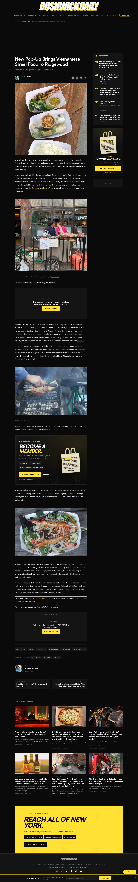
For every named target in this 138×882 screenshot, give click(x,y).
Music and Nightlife (58, 15)
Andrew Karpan (31, 668)
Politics (85, 15)
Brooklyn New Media (99, 864)
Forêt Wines (48, 188)
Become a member (30, 474)
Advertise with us (35, 844)
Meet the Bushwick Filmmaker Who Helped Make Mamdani (72, 867)
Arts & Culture (19, 15)
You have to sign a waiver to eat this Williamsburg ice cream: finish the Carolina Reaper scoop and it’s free (31, 781)
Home (16, 21)
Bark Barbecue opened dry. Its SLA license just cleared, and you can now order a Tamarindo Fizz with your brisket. (105, 735)
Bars (90, 729)
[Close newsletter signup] (135, 877)
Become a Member (51, 308)
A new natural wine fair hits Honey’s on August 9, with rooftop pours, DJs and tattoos (31, 734)
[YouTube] (81, 871)
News (9, 15)
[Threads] (71, 871)
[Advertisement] (69, 38)
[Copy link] (85, 78)
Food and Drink (73, 15)
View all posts (29, 671)
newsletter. (54, 607)
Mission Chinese (21, 349)
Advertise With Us (51, 631)
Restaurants (43, 15)
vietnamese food (79, 649)
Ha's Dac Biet (21, 649)
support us (125, 15)
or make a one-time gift (26, 479)
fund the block (130, 872)
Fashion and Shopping (108, 15)
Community (32, 15)
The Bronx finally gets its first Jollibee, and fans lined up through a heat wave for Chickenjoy (106, 781)
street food (53, 649)
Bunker (81, 341)
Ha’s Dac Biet (34, 185)
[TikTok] (62, 871)
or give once (108, 172)
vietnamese (66, 649)
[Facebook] (76, 871)
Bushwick (94, 15)
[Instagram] (57, 871)
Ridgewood (41, 649)
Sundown (35, 188)
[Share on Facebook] (73, 78)
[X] (67, 871)
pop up (31, 649)
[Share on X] (77, 78)
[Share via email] (81, 78)
